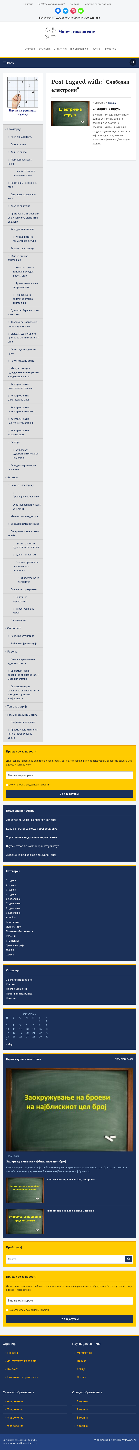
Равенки (96, 48)
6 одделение (13, 899)
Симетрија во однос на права (22, 351)
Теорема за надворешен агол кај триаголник (23, 324)
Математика (84, 1352)
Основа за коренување (24, 589)
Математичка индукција (24, 516)
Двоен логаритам (26, 554)
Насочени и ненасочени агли (22, 184)
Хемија (10, 954)
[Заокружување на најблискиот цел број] (69, 1109)
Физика (111, 103)
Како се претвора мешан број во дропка (31, 828)
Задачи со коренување (20, 599)
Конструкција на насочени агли (18, 432)
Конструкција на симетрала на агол (18, 397)
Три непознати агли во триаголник (25, 285)
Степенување (18, 620)
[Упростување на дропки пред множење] (25, 1221)
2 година (11, 885)
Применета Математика (22, 714)
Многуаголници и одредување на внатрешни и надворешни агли (23, 372)
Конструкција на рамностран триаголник (21, 409)
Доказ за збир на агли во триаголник (23, 312)
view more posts (124, 1059)
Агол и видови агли (21, 136)
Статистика (60, 48)
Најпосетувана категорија (23, 1059)
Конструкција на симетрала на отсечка (20, 386)
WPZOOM (129, 1439)
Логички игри (13, 926)
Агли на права (19, 152)
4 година (11, 894)
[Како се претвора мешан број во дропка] (25, 1190)
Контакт (74, 4)
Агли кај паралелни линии (20, 161)
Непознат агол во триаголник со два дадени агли (24, 271)
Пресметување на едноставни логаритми (26, 545)
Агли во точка (18, 144)
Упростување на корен (23, 610)
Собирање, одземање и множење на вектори (25, 453)
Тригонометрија (79, 48)
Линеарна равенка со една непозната (21, 661)
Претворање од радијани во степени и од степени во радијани (23, 217)
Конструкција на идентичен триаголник (20, 421)
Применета (110, 48)
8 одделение (13, 908)
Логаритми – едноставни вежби (23, 533)
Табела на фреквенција (24, 643)
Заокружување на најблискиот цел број (31, 819)
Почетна (28, 4)
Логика (81, 1377)
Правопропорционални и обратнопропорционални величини (27, 502)
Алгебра (30, 48)
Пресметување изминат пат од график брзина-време (23, 733)
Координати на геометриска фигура (24, 238)
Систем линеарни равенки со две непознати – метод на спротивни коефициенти (23, 692)
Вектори (15, 442)
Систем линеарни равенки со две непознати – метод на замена (23, 674)
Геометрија (44, 48)
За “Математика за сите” (51, 4)
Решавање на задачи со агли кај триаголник (23, 298)
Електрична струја (106, 109)
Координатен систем (22, 229)
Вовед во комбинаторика (25, 523)
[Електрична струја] (70, 113)
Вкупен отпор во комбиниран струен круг (32, 846)
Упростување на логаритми (28, 580)
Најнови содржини (16, 989)
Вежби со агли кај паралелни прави (24, 173)
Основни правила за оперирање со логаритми (25, 566)
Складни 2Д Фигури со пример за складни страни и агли (23, 337)
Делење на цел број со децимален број (31, 855)
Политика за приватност (97, 4)
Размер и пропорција (22, 485)
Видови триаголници (22, 248)
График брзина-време (23, 722)
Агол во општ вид (20, 206)
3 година (11, 889)
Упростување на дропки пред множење (31, 837)
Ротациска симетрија (23, 361)
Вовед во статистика (22, 636)
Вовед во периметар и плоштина (22, 467)
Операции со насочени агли (22, 196)
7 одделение (13, 903)
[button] (8, 63)
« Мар (9, 1044)
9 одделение (13, 912)
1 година (11, 880)
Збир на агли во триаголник (18, 258)
